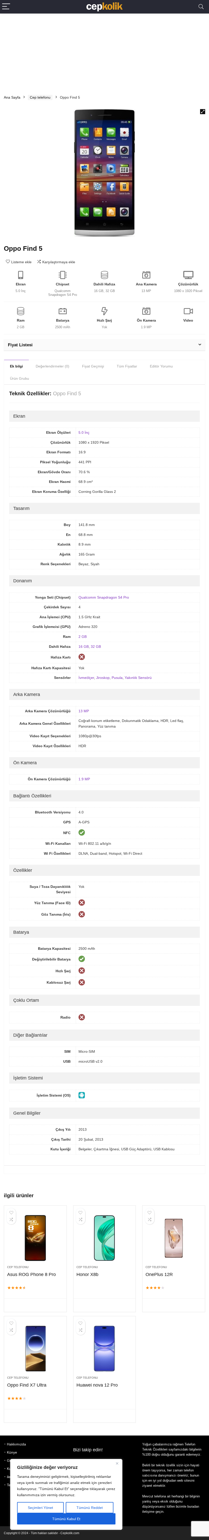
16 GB (84, 646)
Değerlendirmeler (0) (52, 366)
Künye (12, 1452)
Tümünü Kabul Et (66, 1519)
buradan (193, 1506)
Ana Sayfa (12, 97)
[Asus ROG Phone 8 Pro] (35, 1238)
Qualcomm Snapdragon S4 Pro (104, 597)
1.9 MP (84, 779)
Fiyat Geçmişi (93, 366)
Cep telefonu (40, 97)
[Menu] (6, 7)
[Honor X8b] (104, 1238)
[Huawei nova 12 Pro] (104, 1349)
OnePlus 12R (159, 1274)
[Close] (117, 1463)
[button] (202, 111)
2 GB (83, 637)
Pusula (117, 678)
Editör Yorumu (161, 366)
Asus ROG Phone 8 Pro (31, 1274)
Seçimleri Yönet (40, 1508)
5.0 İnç (84, 432)
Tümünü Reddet (89, 1508)
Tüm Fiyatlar (127, 366)
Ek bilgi (16, 366)
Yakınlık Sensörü (138, 678)
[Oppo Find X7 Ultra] (35, 1349)
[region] (66, 1494)
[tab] (16, 366)
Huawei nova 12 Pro (97, 1385)
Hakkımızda (16, 1444)
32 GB (96, 646)
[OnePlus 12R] (174, 1238)
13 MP (84, 711)
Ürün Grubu (19, 378)
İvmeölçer (86, 678)
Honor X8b (87, 1274)
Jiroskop (103, 678)
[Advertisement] (104, 52)
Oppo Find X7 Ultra (26, 1385)
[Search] (201, 7)
